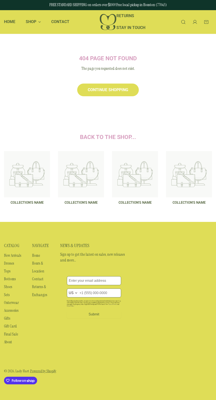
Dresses (9, 263)
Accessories (11, 310)
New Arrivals (12, 255)
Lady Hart (22, 371)
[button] (206, 22)
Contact (37, 279)
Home (36, 255)
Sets (7, 294)
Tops (7, 271)
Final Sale (11, 334)
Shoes (8, 286)
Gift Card (10, 326)
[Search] (183, 22)
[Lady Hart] (108, 22)
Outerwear (11, 302)
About (8, 342)
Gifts (7, 318)
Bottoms (10, 279)
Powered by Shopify (43, 371)
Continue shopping (108, 90)
